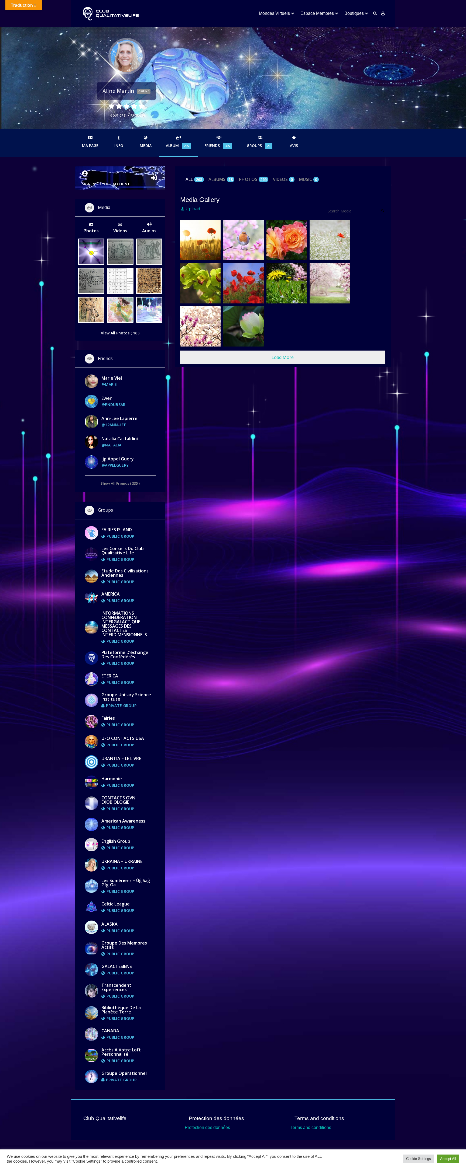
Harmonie (111, 779)
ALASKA (109, 924)
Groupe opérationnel (124, 1073)
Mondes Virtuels (274, 13)
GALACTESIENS (116, 966)
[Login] (383, 13)
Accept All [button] (448, 1159)
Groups (258, 145)
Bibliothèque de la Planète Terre (121, 1010)
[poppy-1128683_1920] (330, 240)
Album (177, 145)
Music (308, 179)
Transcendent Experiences (116, 987)
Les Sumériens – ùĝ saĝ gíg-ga (125, 882)
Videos (283, 179)
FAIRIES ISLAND (116, 530)
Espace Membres (317, 13)
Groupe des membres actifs (124, 945)
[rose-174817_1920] (286, 240)
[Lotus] (243, 326)
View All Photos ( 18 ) (120, 332)
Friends (217, 145)
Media (146, 145)
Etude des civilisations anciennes (125, 573)
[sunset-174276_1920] (200, 240)
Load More (283, 357)
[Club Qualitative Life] (110, 14)
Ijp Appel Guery (117, 459)
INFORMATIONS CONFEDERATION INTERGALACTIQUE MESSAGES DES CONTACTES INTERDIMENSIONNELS (124, 624)
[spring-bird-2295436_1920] (243, 240)
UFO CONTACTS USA (122, 738)
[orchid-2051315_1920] (200, 283)
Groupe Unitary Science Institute (126, 697)
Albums (220, 179)
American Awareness (123, 821)
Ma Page (90, 145)
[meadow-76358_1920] (243, 283)
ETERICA (109, 676)
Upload (193, 209)
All (194, 179)
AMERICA (110, 594)
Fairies (108, 718)
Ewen (106, 398)
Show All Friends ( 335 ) (120, 483)
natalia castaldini (119, 439)
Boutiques (354, 13)
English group (115, 841)
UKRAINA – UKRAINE (121, 861)
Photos (253, 179)
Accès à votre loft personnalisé (121, 1052)
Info (118, 145)
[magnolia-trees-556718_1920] (330, 283)
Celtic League (115, 904)
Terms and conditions (310, 1127)
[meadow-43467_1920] (286, 283)
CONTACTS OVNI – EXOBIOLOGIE (120, 800)
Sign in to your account (106, 183)
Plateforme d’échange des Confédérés (124, 654)
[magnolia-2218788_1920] (200, 326)
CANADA (110, 1031)
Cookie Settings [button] (418, 1159)
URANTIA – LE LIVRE (121, 758)
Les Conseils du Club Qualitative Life (122, 550)
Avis (294, 145)
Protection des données (207, 1127)
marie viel (111, 378)
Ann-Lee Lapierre (119, 418)
